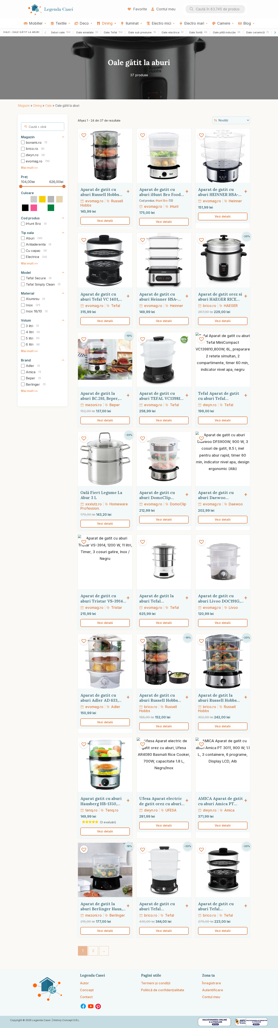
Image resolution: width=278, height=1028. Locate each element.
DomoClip (177, 504)
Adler (30, 366)
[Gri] (51, 199)
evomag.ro (34, 161)
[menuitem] (35, 23)
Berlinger (33, 384)
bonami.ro (34, 142)
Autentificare (212, 990)
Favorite (139, 9)
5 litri (29, 338)
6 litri (29, 345)
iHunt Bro (33, 224)
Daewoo (235, 504)
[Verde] (51, 208)
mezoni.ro (93, 405)
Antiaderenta (36, 244)
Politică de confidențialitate (162, 990)
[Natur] (59, 199)
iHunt (173, 206)
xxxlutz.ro (93, 504)
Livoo (233, 607)
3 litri (29, 326)
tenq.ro (90, 810)
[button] (84, 135)
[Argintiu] (34, 199)
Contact (86, 997)
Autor (84, 983)
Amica (30, 372)
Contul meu (165, 9)
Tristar (116, 607)
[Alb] (25, 199)
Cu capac (33, 251)
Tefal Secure (36, 278)
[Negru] (25, 208)
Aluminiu (32, 299)
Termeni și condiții (155, 983)
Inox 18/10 (34, 311)
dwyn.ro (32, 155)
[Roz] (34, 208)
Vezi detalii (105, 220)
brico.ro (32, 149)
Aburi (30, 238)
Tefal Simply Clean (40, 284)
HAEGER (230, 306)
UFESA (170, 810)
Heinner (235, 201)
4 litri (30, 332)
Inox (29, 305)
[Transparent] (42, 208)
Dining (37, 106)
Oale (48, 106)
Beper (30, 378)
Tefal (115, 306)
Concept (87, 990)
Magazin (24, 106)
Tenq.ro (111, 810)
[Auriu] (42, 199)
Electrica (32, 257)
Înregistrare (211, 983)
